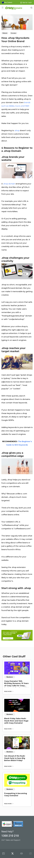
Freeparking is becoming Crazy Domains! (15, 794)
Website (4, 33)
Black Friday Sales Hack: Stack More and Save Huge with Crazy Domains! (16, 720)
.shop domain (9, 184)
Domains (13, 33)
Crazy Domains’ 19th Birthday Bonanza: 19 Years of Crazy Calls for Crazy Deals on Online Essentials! (16, 684)
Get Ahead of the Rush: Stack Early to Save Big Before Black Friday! (14, 758)
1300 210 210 (10, 835)
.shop (17, 130)
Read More (8, 691)
